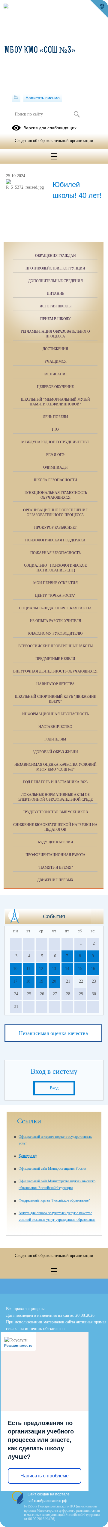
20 (54, 981)
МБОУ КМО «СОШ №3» (40, 50)
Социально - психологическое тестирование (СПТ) (55, 567)
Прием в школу (55, 319)
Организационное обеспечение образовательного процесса (55, 512)
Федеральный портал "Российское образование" (54, 1200)
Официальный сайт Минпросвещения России (52, 1168)
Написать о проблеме (44, 1475)
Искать (76, 114)
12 (41, 968)
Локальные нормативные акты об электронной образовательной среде (55, 797)
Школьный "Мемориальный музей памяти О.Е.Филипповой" (55, 401)
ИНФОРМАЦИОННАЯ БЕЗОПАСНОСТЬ (55, 714)
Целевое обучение (55, 387)
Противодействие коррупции (55, 268)
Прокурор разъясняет (55, 527)
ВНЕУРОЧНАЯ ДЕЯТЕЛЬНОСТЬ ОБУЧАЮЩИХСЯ (55, 671)
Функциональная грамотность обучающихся (55, 495)
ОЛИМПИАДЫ (55, 467)
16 (93, 968)
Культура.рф (28, 1156)
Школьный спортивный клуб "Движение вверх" (55, 698)
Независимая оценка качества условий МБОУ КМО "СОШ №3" (55, 766)
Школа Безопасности (55, 480)
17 (15, 981)
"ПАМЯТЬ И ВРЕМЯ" (55, 867)
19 (41, 981)
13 (54, 968)
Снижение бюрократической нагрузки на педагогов (55, 827)
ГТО (55, 429)
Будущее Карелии (55, 842)
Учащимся (55, 361)
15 (80, 968)
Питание (55, 293)
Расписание (56, 374)
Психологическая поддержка (55, 540)
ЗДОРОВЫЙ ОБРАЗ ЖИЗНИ (55, 752)
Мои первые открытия (55, 583)
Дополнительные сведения (55, 281)
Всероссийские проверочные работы (55, 646)
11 (28, 968)
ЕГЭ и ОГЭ (55, 455)
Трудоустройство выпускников (55, 812)
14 (67, 968)
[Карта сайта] (16, 97)
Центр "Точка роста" (55, 595)
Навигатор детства (55, 684)
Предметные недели (55, 659)
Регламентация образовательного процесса (55, 333)
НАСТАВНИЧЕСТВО (55, 727)
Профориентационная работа (56, 855)
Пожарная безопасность (55, 553)
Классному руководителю (55, 633)
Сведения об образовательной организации (54, 140)
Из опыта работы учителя (55, 621)
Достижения (55, 349)
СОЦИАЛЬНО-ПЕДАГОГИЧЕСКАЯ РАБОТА (55, 608)
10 (15, 968)
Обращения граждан (55, 256)
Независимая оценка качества (53, 1033)
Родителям (55, 739)
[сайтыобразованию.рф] (99, 9)
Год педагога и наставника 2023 (55, 782)
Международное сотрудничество (55, 442)
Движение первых (55, 880)
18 (28, 981)
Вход (54, 1088)
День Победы (55, 417)
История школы (55, 306)
